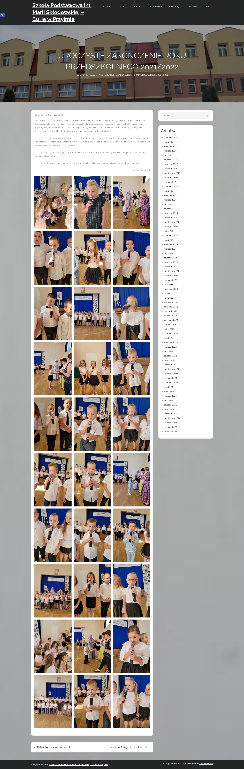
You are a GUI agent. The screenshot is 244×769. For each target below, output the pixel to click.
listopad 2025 (170, 168)
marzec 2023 (170, 293)
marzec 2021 (170, 396)
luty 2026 (168, 155)
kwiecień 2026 (171, 146)
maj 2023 (168, 284)
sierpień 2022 (170, 324)
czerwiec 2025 (171, 186)
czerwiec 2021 (171, 382)
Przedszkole (156, 6)
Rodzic (137, 6)
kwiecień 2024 (171, 244)
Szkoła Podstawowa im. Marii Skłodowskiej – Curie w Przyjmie (62, 12)
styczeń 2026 (170, 159)
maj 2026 (168, 142)
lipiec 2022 (169, 329)
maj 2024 (168, 240)
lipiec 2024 (169, 231)
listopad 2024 (170, 217)
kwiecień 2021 (171, 391)
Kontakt (208, 6)
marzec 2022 (170, 347)
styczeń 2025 (170, 208)
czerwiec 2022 (171, 333)
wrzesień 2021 (171, 373)
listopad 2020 (170, 413)
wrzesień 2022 (171, 320)
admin (41, 115)
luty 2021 (168, 400)
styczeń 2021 (170, 404)
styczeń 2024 (170, 257)
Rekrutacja (174, 6)
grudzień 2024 (171, 213)
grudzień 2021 (171, 360)
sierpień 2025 (170, 182)
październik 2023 (172, 271)
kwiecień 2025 (171, 195)
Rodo (192, 6)
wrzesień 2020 (171, 422)
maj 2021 (168, 387)
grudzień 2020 (171, 409)
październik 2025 (172, 173)
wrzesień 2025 (171, 177)
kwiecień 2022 (171, 342)
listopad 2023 (170, 266)
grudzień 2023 (171, 262)
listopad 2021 (170, 364)
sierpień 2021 (170, 378)
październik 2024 (172, 222)
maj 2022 (168, 338)
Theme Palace (206, 763)
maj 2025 (168, 191)
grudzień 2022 (171, 306)
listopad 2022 (170, 311)
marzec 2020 (170, 431)
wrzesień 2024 (171, 226)
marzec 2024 (170, 249)
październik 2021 (172, 369)
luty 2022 (168, 351)
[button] (2, 15)
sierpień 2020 (170, 427)
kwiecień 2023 (171, 289)
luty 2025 (168, 204)
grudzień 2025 (171, 164)
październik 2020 (172, 418)
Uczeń (122, 6)
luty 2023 (168, 298)
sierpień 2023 (170, 280)
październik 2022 (172, 315)
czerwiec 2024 (171, 235)
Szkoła (106, 6)
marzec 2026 (170, 150)
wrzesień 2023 (171, 275)
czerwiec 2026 (171, 137)
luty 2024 (168, 253)
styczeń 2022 (170, 355)
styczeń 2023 (170, 302)
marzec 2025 (170, 199)
